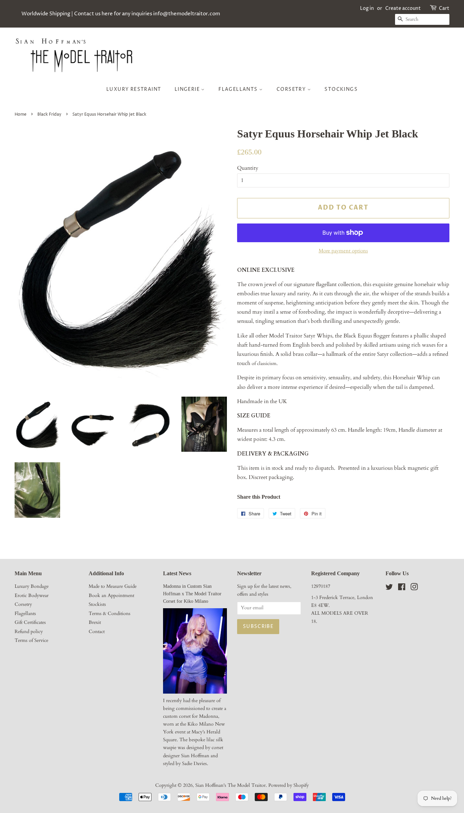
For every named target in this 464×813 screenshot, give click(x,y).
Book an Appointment (111, 596)
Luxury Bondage (32, 586)
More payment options (343, 250)
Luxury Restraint (133, 89)
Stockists (97, 604)
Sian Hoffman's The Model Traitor (230, 785)
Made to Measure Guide (113, 586)
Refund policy (29, 632)
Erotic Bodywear (32, 596)
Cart (444, 8)
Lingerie (188, 89)
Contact (97, 632)
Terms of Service (31, 640)
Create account (403, 8)
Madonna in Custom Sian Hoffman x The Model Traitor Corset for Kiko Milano (192, 594)
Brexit (95, 622)
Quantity (247, 168)
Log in (367, 8)
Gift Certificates (30, 622)
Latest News (177, 573)
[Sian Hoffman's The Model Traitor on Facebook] (402, 588)
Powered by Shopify (288, 785)
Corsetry (291, 89)
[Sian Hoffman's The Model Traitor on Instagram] (414, 588)
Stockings (341, 89)
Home (20, 114)
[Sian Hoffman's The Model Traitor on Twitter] (389, 588)
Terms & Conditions (109, 614)
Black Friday (49, 114)
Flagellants (238, 89)
